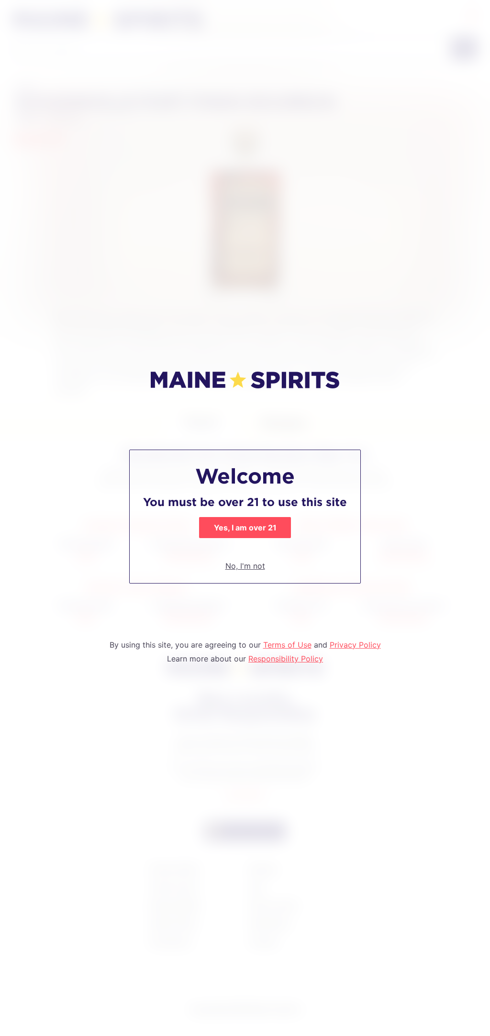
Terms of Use (287, 645)
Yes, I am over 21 (245, 527)
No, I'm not (245, 566)
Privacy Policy (355, 645)
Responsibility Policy (285, 658)
